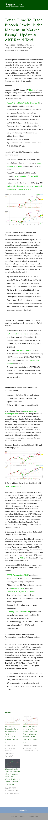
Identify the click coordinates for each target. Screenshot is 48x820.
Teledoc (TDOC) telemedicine (18, 612)
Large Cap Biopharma (13, 486)
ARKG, (22, 558)
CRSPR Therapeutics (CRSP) (18, 575)
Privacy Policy (22, 810)
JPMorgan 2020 (17, 588)
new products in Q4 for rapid (26, 176)
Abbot (30, 90)
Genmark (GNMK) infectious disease (21, 592)
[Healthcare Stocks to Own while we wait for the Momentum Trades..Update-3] (12, 720)
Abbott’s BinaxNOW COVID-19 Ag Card (23, 103)
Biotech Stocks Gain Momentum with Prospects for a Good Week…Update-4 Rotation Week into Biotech (12, 776)
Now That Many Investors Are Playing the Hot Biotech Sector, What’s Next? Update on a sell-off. (30, 734)
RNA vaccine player (23, 350)
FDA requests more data (16, 334)
